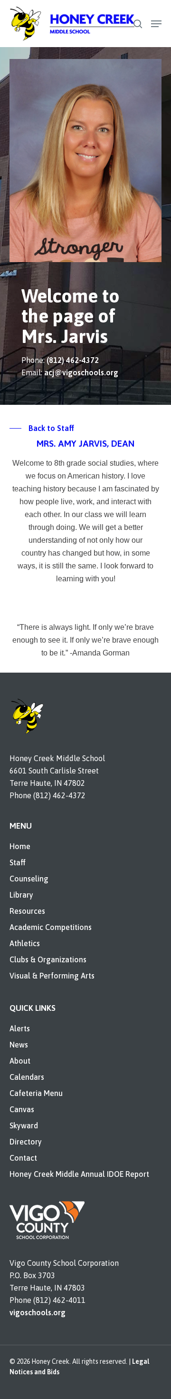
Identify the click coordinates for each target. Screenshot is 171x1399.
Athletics (25, 943)
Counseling (29, 878)
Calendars (27, 1077)
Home (20, 846)
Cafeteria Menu (36, 1093)
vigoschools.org (38, 1312)
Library (21, 894)
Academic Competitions (51, 927)
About (20, 1061)
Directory (26, 1141)
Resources (27, 911)
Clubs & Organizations (48, 959)
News (19, 1044)
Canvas (22, 1109)
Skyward (24, 1125)
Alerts (20, 1028)
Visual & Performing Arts (52, 975)
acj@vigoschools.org (81, 372)
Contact (23, 1158)
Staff (18, 862)
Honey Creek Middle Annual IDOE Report (79, 1174)
